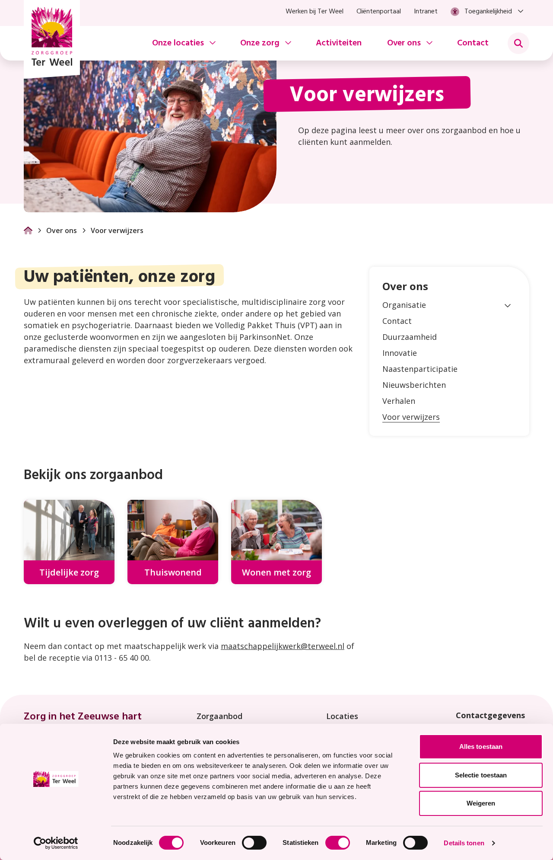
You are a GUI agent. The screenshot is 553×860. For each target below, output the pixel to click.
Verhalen (398, 401)
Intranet (426, 11)
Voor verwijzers (411, 417)
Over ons (61, 230)
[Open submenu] (507, 305)
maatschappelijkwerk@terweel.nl (282, 646)
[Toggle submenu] (518, 43)
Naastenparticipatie (420, 369)
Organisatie (404, 305)
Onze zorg (260, 43)
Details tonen (464, 843)
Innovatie (399, 353)
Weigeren (481, 803)
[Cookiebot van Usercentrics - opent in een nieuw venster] (56, 843)
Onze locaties (178, 43)
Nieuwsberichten (414, 385)
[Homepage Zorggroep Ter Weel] (52, 39)
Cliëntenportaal (378, 11)
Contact (473, 43)
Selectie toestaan (481, 775)
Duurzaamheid (409, 337)
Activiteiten (339, 43)
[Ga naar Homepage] (28, 230)
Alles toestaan (480, 746)
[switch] (254, 843)
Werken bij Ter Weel (314, 11)
